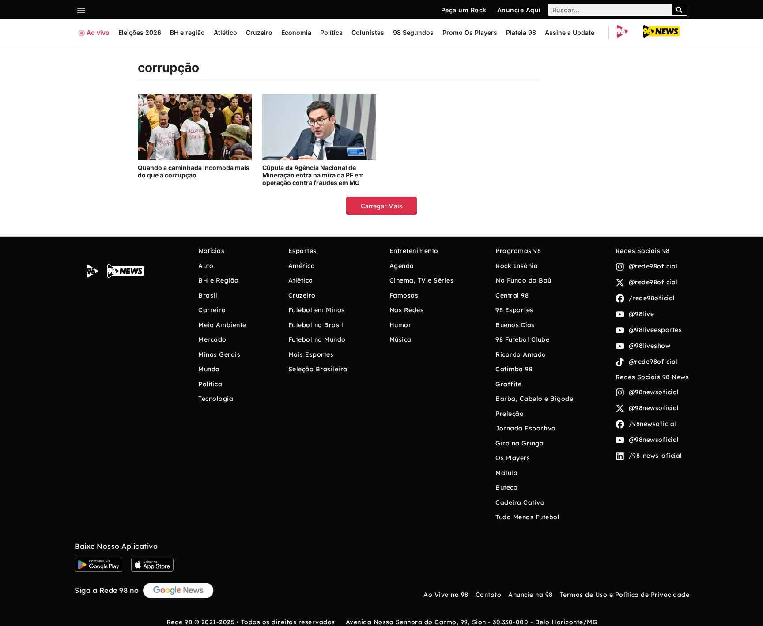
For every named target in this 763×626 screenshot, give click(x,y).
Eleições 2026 (139, 32)
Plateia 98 (521, 32)
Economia (296, 32)
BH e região (187, 32)
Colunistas (367, 32)
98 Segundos (413, 32)
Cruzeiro (259, 32)
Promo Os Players (469, 32)
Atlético (225, 32)
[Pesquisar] (679, 9)
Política (331, 32)
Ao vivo (98, 32)
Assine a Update (569, 32)
